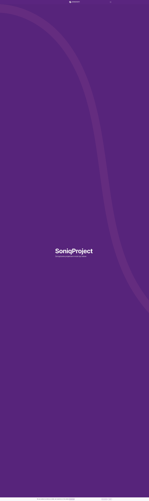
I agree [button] (110, 499)
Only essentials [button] (104, 499)
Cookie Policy (71, 499)
